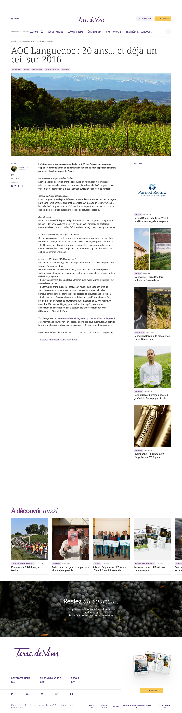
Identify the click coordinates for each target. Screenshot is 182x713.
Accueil (13, 41)
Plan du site (91, 706)
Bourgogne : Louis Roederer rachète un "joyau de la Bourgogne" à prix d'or (149, 279)
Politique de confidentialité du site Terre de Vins (137, 706)
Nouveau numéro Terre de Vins (144, 563)
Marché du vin (16, 69)
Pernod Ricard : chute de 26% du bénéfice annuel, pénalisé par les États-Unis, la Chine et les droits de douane (152, 220)
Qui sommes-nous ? (50, 678)
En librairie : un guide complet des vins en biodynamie (70, 569)
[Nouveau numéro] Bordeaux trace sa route (149, 569)
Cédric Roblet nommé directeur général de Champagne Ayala (151, 396)
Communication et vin (52, 69)
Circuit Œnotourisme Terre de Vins (23, 563)
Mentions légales (104, 706)
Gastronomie (113, 31)
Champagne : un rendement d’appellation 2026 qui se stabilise (149, 455)
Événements (95, 31)
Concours (97, 563)
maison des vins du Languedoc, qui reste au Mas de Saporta (85, 318)
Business (26, 69)
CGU (41, 681)
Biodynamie (56, 563)
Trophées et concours (139, 31)
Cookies (116, 706)
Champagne (138, 391)
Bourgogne (138, 273)
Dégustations (55, 31)
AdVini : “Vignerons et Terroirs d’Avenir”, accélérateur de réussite (109, 569)
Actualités (36, 31)
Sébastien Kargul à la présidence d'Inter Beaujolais (152, 338)
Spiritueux (138, 214)
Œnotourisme (75, 31)
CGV (72, 681)
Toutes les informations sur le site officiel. (57, 339)
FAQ (13, 681)
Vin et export (65, 69)
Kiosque (74, 678)
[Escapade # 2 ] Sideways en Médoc (26, 569)
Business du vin (37, 69)
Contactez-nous (20, 678)
